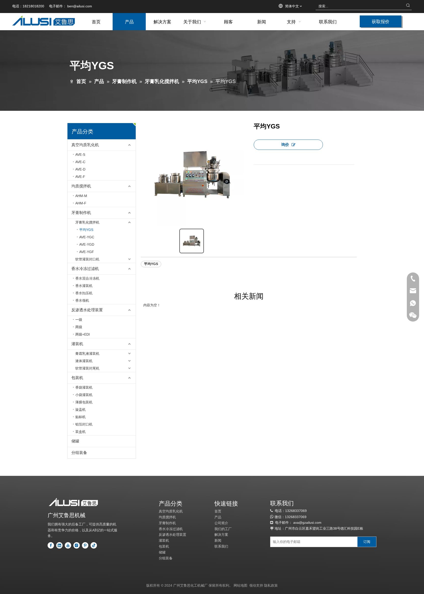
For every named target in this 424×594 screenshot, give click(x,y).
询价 (285, 144)
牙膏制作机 (81, 213)
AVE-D (80, 169)
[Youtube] (68, 545)
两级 (78, 327)
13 (287, 517)
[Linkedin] (59, 545)
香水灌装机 (84, 286)
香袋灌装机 (84, 387)
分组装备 (79, 453)
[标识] (73, 502)
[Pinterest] (85, 545)
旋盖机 (80, 409)
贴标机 (80, 417)
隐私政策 (271, 585)
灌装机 (77, 344)
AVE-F (80, 177)
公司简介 (221, 523)
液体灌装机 (84, 361)
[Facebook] (51, 545)
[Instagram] (76, 545)
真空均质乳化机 (85, 145)
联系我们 (221, 546)
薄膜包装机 (84, 402)
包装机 (77, 378)
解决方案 (221, 535)
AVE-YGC (86, 237)
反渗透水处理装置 (87, 310)
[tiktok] (94, 545)
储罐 (75, 441)
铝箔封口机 (84, 424)
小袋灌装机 (84, 395)
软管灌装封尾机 (87, 368)
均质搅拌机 (81, 186)
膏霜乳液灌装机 (87, 353)
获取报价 (380, 21)
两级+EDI (82, 334)
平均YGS (86, 230)
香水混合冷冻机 (87, 278)
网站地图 (240, 585)
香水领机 (82, 300)
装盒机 (80, 432)
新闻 (217, 540)
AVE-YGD (86, 244)
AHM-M (81, 196)
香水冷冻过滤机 (85, 269)
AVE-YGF (86, 252)
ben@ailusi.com (79, 6)
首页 (217, 511)
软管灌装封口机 (87, 259)
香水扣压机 (84, 293)
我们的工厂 (223, 529)
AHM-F (80, 203)
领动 (252, 585)
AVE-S (80, 154)
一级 (78, 320)
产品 (217, 517)
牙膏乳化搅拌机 (87, 222)
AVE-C (80, 162)
